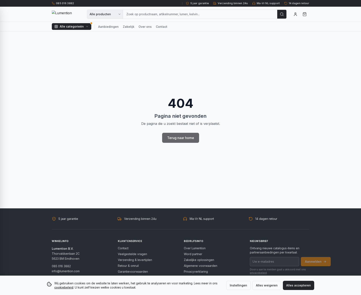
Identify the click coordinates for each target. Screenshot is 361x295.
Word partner (193, 254)
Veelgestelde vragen (132, 254)
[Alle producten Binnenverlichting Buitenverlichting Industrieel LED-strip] (105, 14)
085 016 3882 (61, 266)
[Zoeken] (281, 14)
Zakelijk (128, 26)
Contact (161, 26)
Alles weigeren (267, 285)
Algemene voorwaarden (200, 265)
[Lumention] (67, 14)
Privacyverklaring (196, 271)
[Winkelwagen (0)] (304, 14)
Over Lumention (195, 248)
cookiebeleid (63, 287)
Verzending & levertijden (135, 260)
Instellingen (238, 285)
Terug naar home (180, 138)
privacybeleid (258, 272)
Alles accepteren (298, 285)
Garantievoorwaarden (133, 271)
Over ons (145, 26)
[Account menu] (295, 14)
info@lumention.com (66, 271)
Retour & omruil (128, 265)
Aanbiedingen (108, 26)
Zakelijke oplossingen (199, 260)
